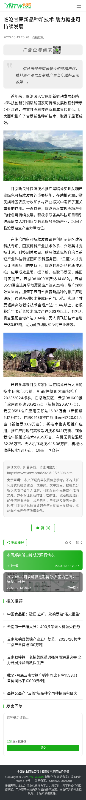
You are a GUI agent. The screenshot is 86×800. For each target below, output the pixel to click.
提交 (43, 748)
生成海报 (17, 542)
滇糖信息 (38, 37)
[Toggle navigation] (79, 6)
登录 (10, 741)
